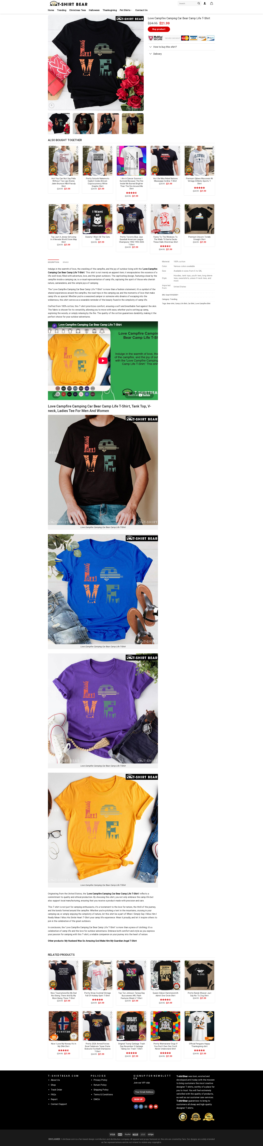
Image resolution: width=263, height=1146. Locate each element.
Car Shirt (191, 303)
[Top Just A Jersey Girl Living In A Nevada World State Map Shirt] (63, 219)
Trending (61, 10)
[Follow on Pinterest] (151, 1106)
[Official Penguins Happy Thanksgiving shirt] (199, 1026)
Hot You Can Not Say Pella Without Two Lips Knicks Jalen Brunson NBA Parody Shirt (64, 182)
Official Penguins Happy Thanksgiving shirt (199, 1045)
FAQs (53, 1094)
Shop (53, 1085)
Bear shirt (170, 303)
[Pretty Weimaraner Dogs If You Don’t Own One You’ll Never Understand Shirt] (165, 1026)
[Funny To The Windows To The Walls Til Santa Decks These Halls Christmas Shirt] (165, 219)
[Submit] (198, 3)
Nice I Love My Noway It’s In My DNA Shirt (63, 1045)
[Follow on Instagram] (141, 1106)
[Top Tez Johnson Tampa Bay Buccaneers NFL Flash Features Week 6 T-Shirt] (131, 975)
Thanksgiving (110, 10)
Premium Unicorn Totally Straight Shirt (199, 238)
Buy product (158, 29)
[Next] (138, 63)
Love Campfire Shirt (202, 303)
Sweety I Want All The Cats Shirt (97, 238)
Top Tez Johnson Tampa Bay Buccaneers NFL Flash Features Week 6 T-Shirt (131, 995)
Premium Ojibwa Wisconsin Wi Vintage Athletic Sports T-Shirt (199, 181)
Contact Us (141, 10)
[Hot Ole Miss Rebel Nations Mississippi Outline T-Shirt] (165, 160)
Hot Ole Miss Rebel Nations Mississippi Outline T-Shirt (165, 179)
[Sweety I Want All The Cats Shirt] (97, 219)
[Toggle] (150, 47)
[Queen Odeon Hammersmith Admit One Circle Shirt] (165, 975)
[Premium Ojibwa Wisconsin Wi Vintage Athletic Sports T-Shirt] (199, 160)
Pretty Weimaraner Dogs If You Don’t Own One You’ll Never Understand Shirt (166, 1046)
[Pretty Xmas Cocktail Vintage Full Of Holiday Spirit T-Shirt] (97, 975)
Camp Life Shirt (181, 303)
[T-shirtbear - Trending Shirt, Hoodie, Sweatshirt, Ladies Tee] (68, 3)
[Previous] (53, 63)
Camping (71, 289)
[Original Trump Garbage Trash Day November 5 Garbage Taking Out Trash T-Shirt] (131, 1026)
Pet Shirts (125, 10)
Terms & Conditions (103, 1094)
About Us (55, 1080)
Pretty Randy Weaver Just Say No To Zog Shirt (199, 994)
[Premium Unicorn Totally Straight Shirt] (199, 219)
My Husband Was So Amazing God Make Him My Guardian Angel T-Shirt (101, 941)
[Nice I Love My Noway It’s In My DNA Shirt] (63, 1026)
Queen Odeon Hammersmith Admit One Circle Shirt (165, 994)
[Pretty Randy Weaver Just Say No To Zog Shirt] (199, 975)
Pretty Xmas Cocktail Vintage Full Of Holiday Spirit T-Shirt (97, 994)
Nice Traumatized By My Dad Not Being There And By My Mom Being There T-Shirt (64, 995)
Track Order (56, 1089)
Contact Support (59, 1104)
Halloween (94, 10)
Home (51, 10)
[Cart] (211, 3)
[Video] (51, 105)
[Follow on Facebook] (136, 1106)
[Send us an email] (146, 1106)
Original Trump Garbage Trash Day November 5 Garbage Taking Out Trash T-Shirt (131, 1046)
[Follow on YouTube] (156, 1106)
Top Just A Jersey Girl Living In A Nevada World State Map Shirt (63, 239)
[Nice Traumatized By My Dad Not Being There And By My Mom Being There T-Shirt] (63, 975)
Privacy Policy (100, 1080)
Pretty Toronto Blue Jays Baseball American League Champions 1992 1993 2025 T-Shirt (131, 241)
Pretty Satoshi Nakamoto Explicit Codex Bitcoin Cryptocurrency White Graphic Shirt (97, 182)
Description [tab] (53, 262)
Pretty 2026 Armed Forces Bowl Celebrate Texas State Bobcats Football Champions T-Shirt (98, 1048)
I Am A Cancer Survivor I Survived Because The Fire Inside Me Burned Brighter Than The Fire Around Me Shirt (131, 183)
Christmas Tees (77, 10)
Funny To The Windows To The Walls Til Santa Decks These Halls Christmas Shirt (165, 239)
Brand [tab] (66, 262)
